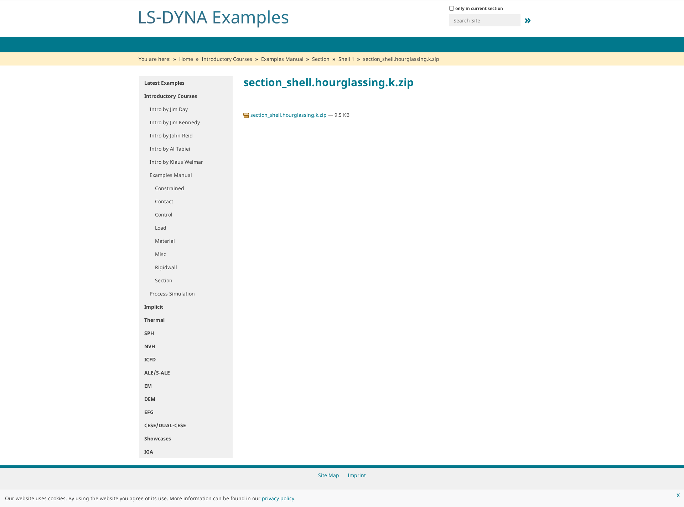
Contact (164, 201)
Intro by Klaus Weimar (176, 161)
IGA (148, 451)
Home (186, 59)
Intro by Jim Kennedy (175, 122)
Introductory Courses (227, 59)
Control (163, 214)
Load (160, 227)
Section (321, 59)
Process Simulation (172, 293)
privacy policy (278, 498)
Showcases (157, 438)
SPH (149, 333)
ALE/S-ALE (157, 372)
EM (148, 385)
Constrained (169, 188)
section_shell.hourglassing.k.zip (288, 114)
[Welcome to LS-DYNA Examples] (224, 17)
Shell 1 (346, 59)
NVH (149, 346)
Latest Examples (164, 82)
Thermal (154, 320)
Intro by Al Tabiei (170, 148)
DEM (149, 399)
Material (165, 240)
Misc (160, 254)
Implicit (153, 306)
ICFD (150, 359)
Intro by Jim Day (169, 109)
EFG (149, 412)
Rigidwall (166, 267)
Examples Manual (282, 59)
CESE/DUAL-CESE (165, 425)
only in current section (479, 8)
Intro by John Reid (171, 135)
